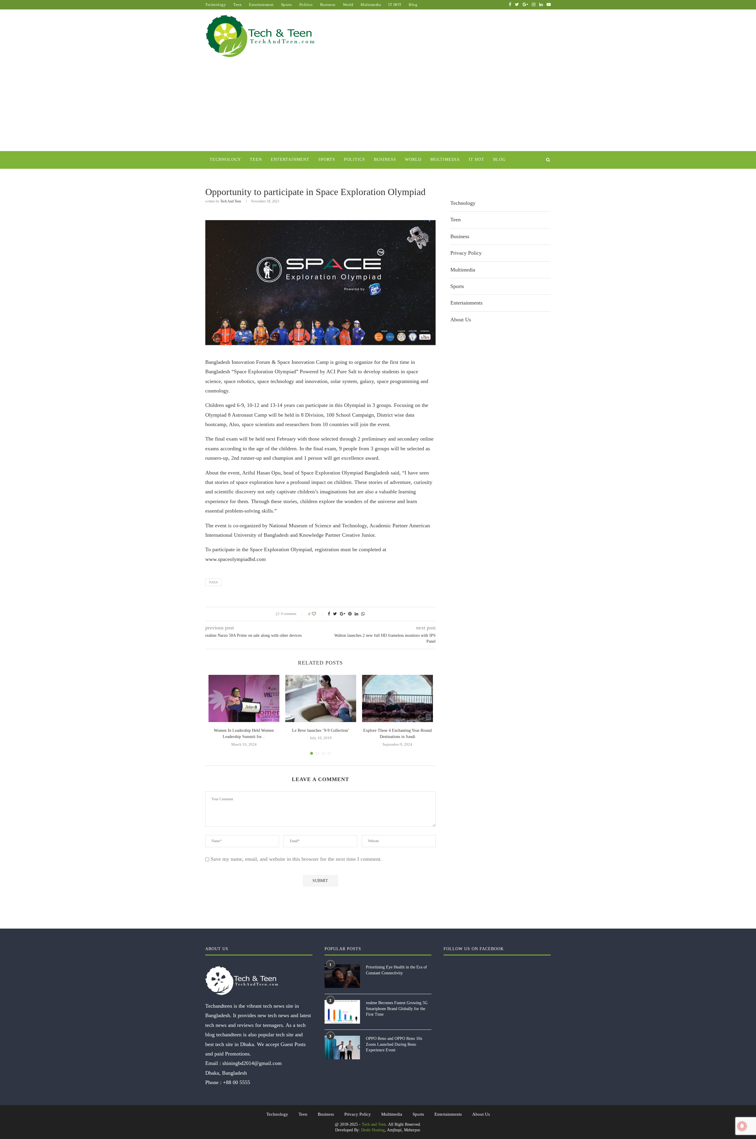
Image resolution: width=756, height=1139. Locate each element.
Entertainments (466, 303)
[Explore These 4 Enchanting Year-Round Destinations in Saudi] (397, 698)
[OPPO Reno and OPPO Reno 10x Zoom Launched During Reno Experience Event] (342, 1047)
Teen (237, 4)
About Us (460, 320)
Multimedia (371, 4)
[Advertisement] (378, 107)
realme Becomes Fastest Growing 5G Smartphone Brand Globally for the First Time (397, 1009)
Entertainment (261, 4)
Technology (215, 4)
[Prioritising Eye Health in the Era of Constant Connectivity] (342, 976)
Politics (306, 4)
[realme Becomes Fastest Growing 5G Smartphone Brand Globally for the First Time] (342, 1012)
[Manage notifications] (742, 1126)
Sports (286, 4)
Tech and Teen (230, 201)
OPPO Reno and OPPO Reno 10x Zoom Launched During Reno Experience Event (394, 1044)
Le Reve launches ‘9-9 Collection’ (320, 730)
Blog (413, 4)
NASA (213, 582)
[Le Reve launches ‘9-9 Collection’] (320, 698)
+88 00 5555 (236, 1082)
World (348, 4)
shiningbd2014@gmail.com (252, 1063)
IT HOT (394, 4)
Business (327, 4)
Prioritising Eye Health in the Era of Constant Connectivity (396, 970)
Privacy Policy (466, 253)
